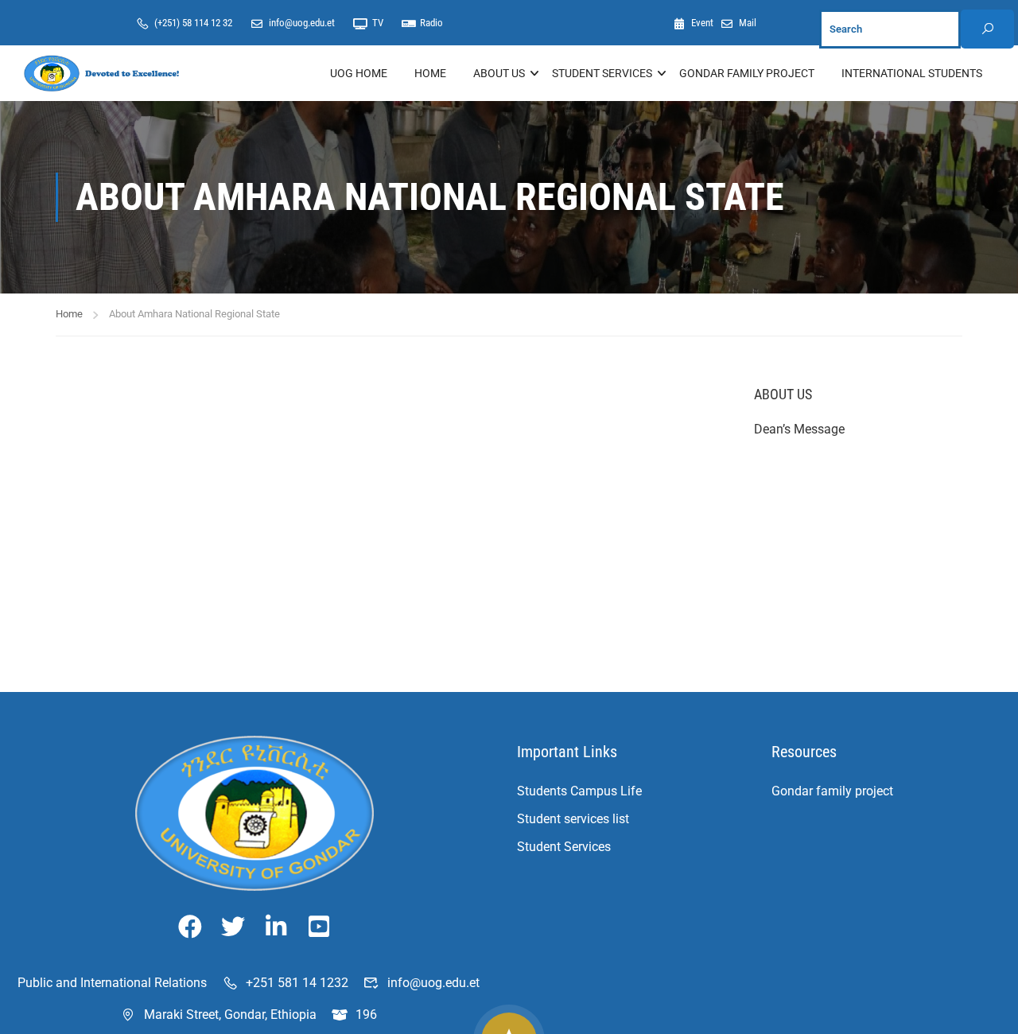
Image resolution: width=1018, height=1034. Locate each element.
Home (430, 73)
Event (703, 23)
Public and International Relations (112, 982)
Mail (747, 23)
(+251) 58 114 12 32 (193, 23)
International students (911, 73)
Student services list (573, 818)
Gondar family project (832, 791)
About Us (499, 73)
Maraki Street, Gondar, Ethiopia (230, 1014)
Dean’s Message (799, 429)
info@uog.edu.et (302, 23)
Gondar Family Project (746, 73)
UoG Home (358, 73)
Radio (431, 23)
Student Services (564, 846)
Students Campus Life (579, 791)
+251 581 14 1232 (297, 982)
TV (377, 23)
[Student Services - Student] (103, 73)
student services (602, 73)
